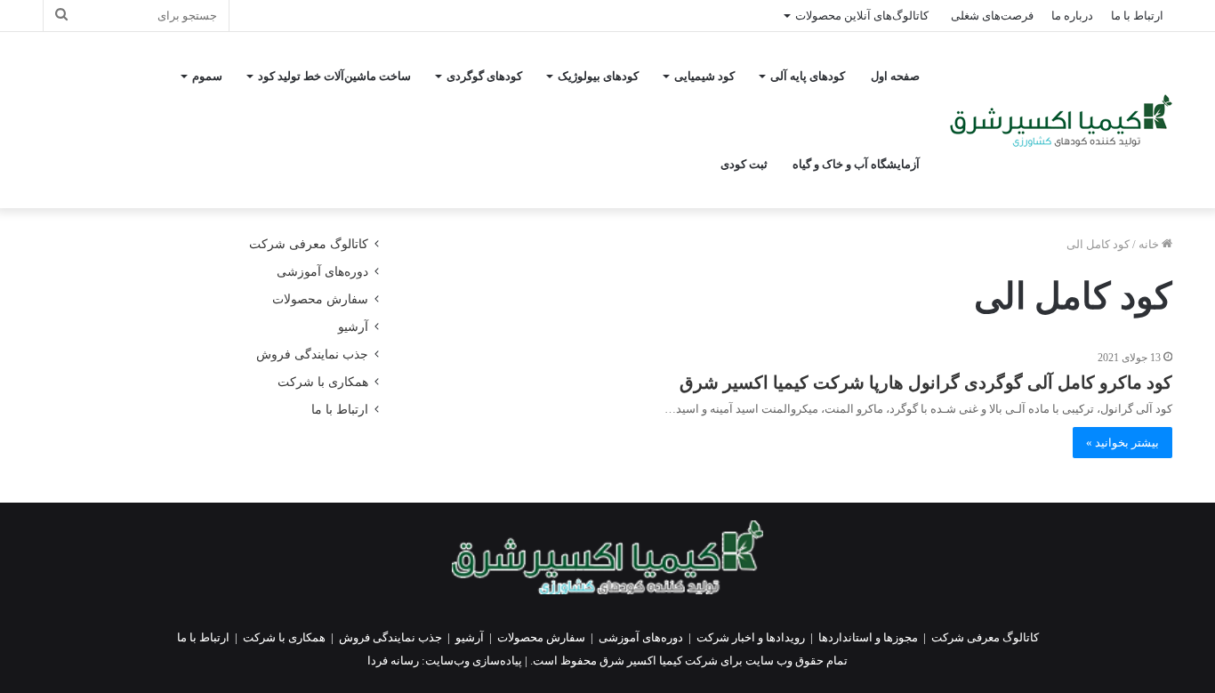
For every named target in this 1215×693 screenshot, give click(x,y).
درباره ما (1072, 15)
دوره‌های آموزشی (322, 271)
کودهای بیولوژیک (598, 76)
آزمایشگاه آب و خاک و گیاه (856, 164)
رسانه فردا (393, 660)
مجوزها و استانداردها (868, 637)
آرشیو (353, 327)
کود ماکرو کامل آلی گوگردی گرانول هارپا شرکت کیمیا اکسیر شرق (926, 382)
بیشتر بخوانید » (1122, 442)
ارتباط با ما (1137, 15)
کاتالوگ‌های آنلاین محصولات (862, 15)
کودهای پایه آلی (807, 76)
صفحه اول (895, 76)
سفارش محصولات (320, 299)
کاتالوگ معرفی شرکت (308, 244)
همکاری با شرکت (323, 382)
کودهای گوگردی (484, 76)
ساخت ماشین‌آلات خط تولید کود (334, 76)
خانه (1150, 244)
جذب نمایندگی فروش (312, 354)
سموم (207, 76)
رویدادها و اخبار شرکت (750, 637)
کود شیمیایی (704, 76)
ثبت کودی (744, 164)
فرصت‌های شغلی (992, 15)
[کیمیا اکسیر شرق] (1061, 120)
